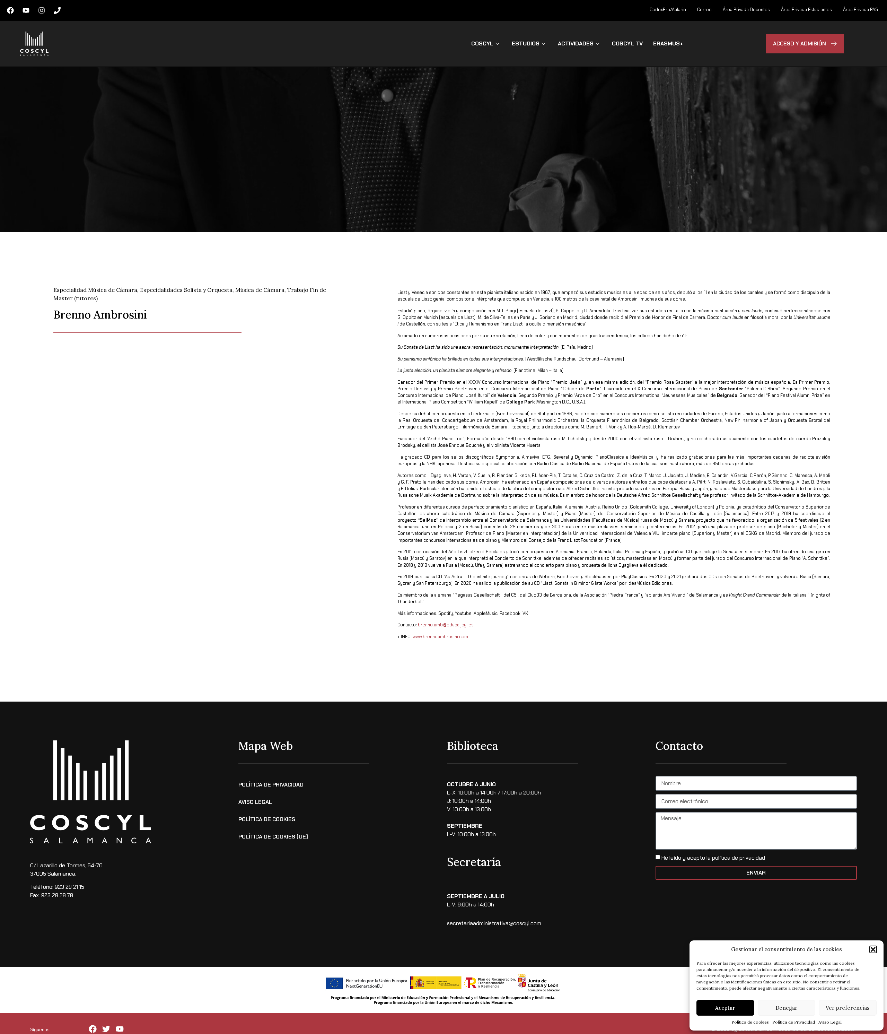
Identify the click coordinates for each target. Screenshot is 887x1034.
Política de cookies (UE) (273, 836)
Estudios (525, 43)
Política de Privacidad (793, 1022)
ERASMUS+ (668, 43)
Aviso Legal (830, 1022)
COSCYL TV (627, 43)
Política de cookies (750, 1022)
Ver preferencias (848, 1008)
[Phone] (57, 10)
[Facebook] (10, 10)
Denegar (786, 1008)
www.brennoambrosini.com (440, 637)
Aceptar (725, 1008)
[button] (873, 949)
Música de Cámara (259, 289)
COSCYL (482, 43)
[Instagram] (42, 10)
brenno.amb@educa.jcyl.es (446, 625)
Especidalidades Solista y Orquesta (186, 289)
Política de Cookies (266, 819)
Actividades (576, 43)
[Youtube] (26, 10)
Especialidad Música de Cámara (95, 289)
